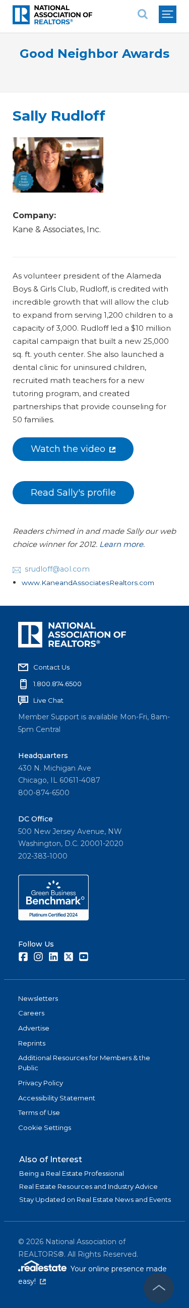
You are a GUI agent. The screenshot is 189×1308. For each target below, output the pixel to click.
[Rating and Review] (53, 917)
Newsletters (38, 998)
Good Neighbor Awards (94, 53)
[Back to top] (159, 1288)
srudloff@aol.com (57, 569)
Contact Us (51, 667)
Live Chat (48, 700)
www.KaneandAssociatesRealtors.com (88, 583)
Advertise (33, 1028)
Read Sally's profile (73, 492)
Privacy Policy (40, 1083)
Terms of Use (39, 1112)
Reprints (31, 1043)
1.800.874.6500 (57, 684)
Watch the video (68, 448)
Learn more (121, 544)
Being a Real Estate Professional (71, 1173)
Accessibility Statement (56, 1098)
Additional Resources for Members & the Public (84, 1063)
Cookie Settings (44, 1128)
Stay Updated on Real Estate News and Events (95, 1199)
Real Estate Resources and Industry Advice (88, 1186)
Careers (31, 1013)
